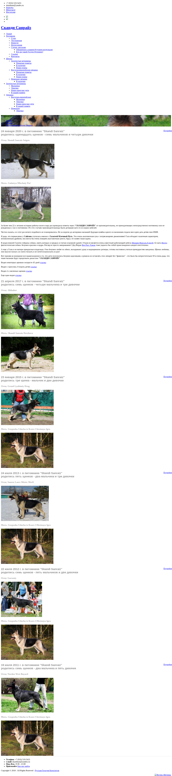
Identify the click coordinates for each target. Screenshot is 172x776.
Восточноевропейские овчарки (24, 70)
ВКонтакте (10, 10)
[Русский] (7, 17)
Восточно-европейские (21, 97)
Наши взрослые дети (20, 90)
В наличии (20, 65)
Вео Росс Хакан (88, 245)
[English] (7, 19)
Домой (9, 34)
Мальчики (15, 86)
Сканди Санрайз (16, 27)
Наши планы (21, 68)
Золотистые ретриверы (21, 61)
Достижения (16, 40)
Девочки (15, 88)
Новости (15, 43)
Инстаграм (10, 12)
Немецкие (15, 108)
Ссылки (14, 54)
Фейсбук (9, 8)
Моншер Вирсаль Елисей (142, 243)
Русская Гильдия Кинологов (47, 770)
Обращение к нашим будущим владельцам (34, 50)
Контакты (15, 56)
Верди (164, 243)
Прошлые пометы (23, 63)
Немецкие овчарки (19, 79)
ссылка (43, 262)
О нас (13, 38)
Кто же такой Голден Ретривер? (29, 52)
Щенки (9, 59)
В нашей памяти (18, 93)
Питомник (10, 36)
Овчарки (9, 95)
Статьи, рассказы (18, 47)
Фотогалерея (16, 45)
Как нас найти (24, 766)
